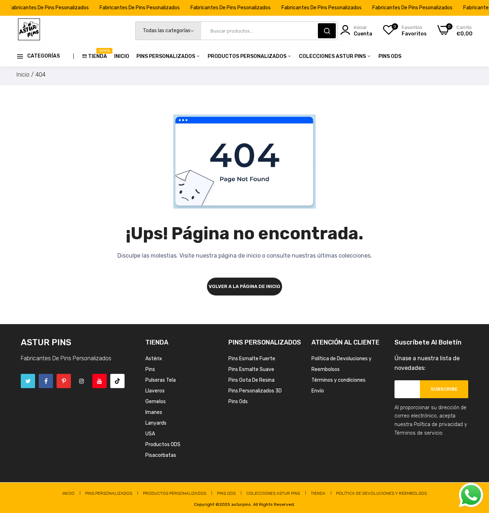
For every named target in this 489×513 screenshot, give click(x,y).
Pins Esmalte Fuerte (251, 359)
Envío (317, 391)
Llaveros (155, 391)
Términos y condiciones (338, 380)
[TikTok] (117, 381)
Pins (150, 369)
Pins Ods (389, 56)
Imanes (153, 412)
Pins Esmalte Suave (251, 369)
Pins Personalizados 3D (255, 391)
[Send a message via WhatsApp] (471, 495)
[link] (475, 461)
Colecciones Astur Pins (333, 56)
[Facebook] (46, 381)
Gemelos (155, 402)
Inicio (121, 56)
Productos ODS (162, 444)
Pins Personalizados (166, 56)
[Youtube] (99, 381)
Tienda (97, 54)
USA (150, 434)
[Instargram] (81, 381)
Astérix (153, 359)
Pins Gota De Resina (251, 380)
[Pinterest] (64, 381)
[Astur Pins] (29, 31)
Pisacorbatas (160, 455)
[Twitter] (28, 381)
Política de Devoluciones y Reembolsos (381, 493)
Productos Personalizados (247, 56)
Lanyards (155, 423)
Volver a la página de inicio (244, 286)
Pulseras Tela (160, 380)
